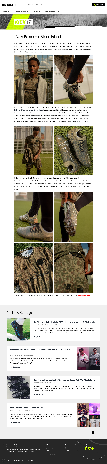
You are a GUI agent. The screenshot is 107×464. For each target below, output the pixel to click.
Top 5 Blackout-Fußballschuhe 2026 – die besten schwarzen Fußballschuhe (64, 322)
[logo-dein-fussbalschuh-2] (10, 5)
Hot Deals (6, 12)
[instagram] (86, 448)
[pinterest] (89, 448)
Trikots (35, 12)
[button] (3, 460)
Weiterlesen (38, 337)
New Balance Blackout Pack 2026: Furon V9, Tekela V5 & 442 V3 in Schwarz (64, 380)
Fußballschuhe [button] (20, 12)
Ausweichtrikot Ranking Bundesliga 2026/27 (28, 408)
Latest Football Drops (53, 12)
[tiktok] (92, 448)
